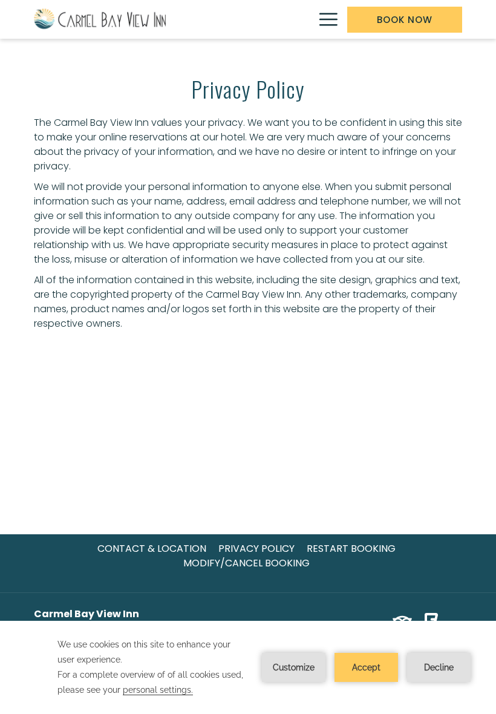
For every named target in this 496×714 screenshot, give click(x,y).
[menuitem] (151, 549)
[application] (248, 667)
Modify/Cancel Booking (246, 563)
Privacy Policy (256, 548)
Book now (404, 19)
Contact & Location (151, 548)
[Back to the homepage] (100, 19)
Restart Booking (351, 548)
